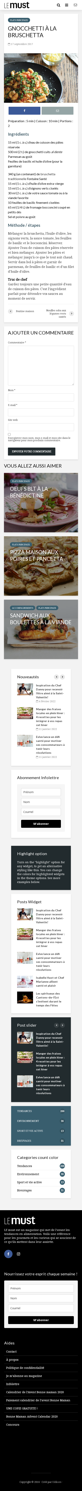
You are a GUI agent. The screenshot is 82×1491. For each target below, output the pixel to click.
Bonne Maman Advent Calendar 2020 (32, 1416)
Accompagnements (22, 608)
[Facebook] (8, 1254)
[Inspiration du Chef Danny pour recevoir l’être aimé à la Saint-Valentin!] (25, 689)
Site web (13, 420)
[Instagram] (18, 1254)
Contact (11, 1351)
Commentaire (17, 342)
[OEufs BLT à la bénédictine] (41, 502)
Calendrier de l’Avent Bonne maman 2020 (35, 1392)
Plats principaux (19, 20)
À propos (12, 1359)
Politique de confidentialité (25, 1368)
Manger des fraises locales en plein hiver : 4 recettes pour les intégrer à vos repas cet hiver (50, 717)
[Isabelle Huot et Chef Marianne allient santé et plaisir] (25, 981)
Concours (12, 1424)
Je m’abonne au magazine (24, 1376)
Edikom (56, 1482)
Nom (11, 390)
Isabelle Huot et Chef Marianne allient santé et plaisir (50, 981)
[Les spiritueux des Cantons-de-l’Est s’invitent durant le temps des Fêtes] (25, 997)
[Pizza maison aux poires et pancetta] (41, 566)
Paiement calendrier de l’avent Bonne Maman (38, 1400)
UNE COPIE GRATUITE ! (22, 1408)
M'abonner (41, 824)
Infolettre (12, 1384)
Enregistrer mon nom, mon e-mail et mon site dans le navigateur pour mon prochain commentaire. (39, 439)
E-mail (12, 405)
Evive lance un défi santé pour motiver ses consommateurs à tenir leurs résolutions (50, 744)
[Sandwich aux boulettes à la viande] (41, 629)
